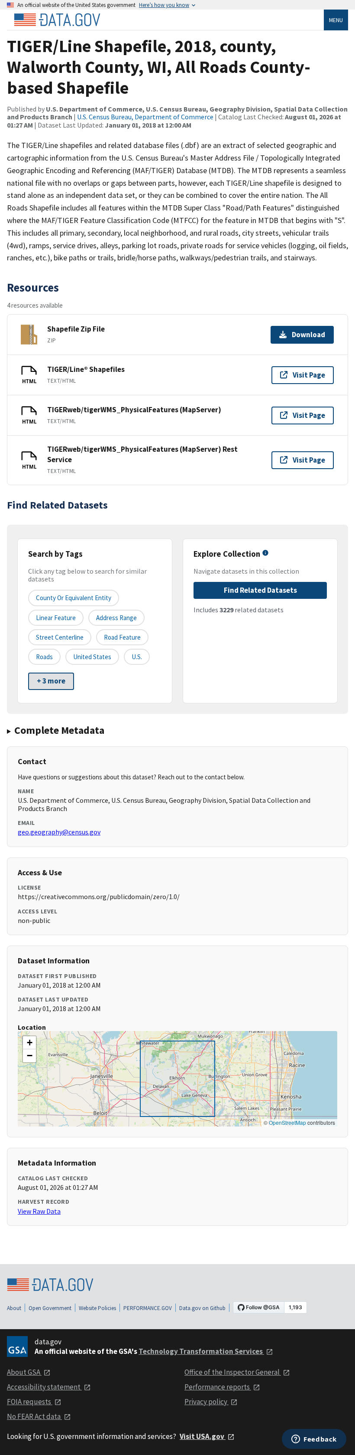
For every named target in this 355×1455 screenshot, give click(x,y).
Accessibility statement (44, 1387)
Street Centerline (60, 637)
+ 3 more (51, 681)
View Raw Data (39, 1211)
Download (308, 334)
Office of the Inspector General (232, 1372)
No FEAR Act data (34, 1416)
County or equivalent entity (73, 598)
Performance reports (217, 1387)
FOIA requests (29, 1401)
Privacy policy (206, 1401)
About (14, 1308)
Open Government (50, 1308)
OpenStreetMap (287, 1122)
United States (92, 657)
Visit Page (309, 375)
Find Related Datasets (260, 590)
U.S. (137, 657)
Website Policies (97, 1308)
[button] (29, 1042)
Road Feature (122, 637)
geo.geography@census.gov (59, 832)
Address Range (116, 618)
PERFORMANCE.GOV (147, 1308)
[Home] (57, 20)
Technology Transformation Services (201, 1351)
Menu (336, 20)
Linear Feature (56, 618)
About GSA (24, 1372)
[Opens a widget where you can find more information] (314, 1440)
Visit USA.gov (203, 1436)
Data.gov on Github (202, 1308)
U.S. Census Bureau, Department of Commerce (145, 116)
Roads (44, 657)
